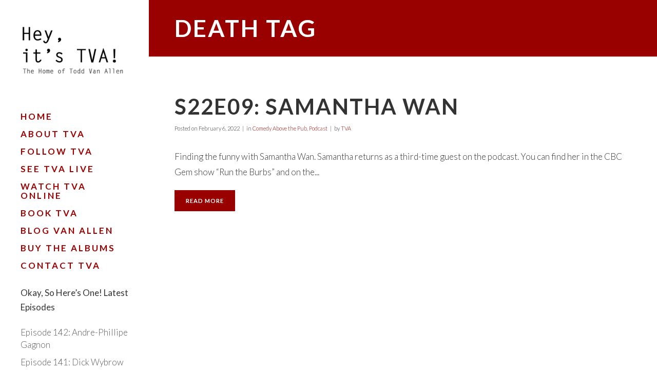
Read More (205, 200)
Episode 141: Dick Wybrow (72, 362)
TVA (346, 128)
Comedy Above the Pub (280, 128)
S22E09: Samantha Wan (317, 106)
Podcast (318, 128)
